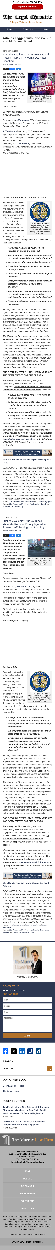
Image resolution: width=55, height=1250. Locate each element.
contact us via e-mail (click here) (20, 439)
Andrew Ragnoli (40, 504)
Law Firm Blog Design (26, 1242)
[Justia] (30, 1051)
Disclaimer (27, 1186)
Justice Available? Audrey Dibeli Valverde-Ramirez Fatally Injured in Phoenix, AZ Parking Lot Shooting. (24, 524)
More (45, 29)
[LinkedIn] (22, 1051)
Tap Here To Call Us (27, 7)
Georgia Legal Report (13, 1086)
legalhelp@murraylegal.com (30, 1162)
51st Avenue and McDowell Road (21, 504)
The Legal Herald (11, 1091)
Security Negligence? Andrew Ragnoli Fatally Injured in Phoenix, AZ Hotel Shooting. (26, 57)
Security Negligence (44, 502)
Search (49, 1068)
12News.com (22, 120)
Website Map (27, 1194)
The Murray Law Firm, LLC (37, 1234)
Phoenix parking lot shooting (23, 932)
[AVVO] (38, 1051)
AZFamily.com (10, 131)
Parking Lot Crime (17, 925)
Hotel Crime (15, 502)
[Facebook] (5, 1051)
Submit (27, 1036)
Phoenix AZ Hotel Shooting (13, 507)
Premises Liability (27, 502)
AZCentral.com (22, 144)
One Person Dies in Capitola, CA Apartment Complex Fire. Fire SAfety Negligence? (24, 1123)
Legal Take (27, 1208)
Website (27, 1179)
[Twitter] (14, 1051)
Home (9, 29)
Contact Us (27, 29)
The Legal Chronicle (27, 19)
